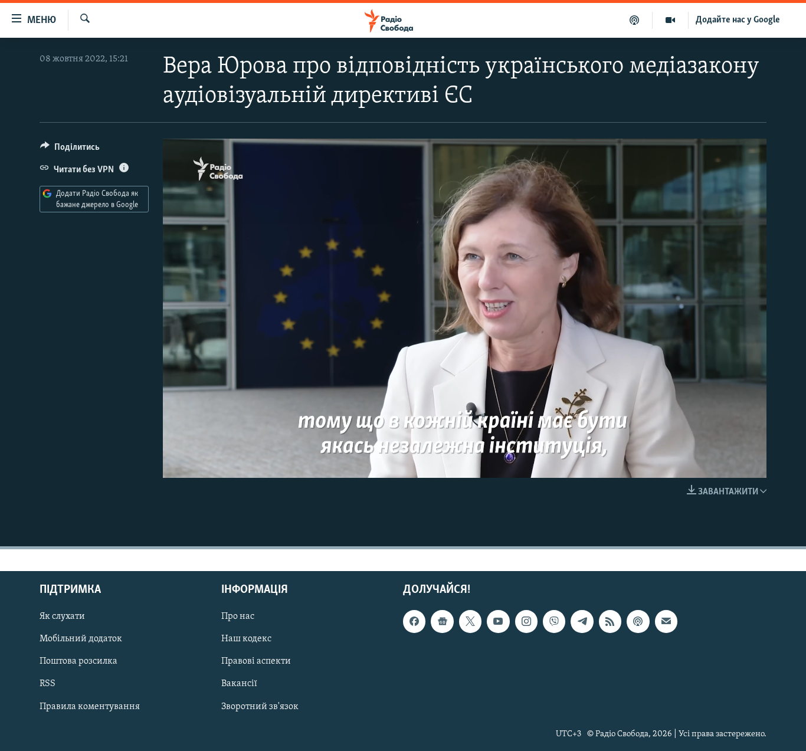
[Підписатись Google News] (442, 621)
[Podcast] (638, 621)
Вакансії (239, 683)
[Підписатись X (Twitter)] (470, 621)
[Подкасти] (635, 20)
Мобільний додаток (81, 639)
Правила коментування (90, 706)
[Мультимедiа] (671, 20)
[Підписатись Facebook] (414, 621)
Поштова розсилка (78, 661)
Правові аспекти (256, 661)
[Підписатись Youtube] (498, 621)
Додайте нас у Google (738, 20)
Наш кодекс (246, 639)
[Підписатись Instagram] (526, 621)
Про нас (237, 616)
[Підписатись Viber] (554, 621)
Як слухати (62, 616)
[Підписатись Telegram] (582, 621)
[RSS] (610, 621)
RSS (47, 683)
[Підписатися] (666, 621)
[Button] (70, 150)
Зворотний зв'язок (260, 706)
